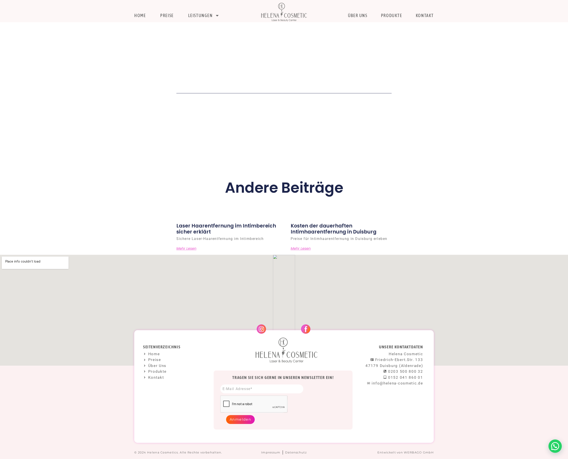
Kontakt (425, 15)
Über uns (357, 15)
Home (140, 15)
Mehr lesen (186, 248)
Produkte (391, 15)
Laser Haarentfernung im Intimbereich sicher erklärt (226, 228)
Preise (167, 15)
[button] (555, 446)
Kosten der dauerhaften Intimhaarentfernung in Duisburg (334, 228)
